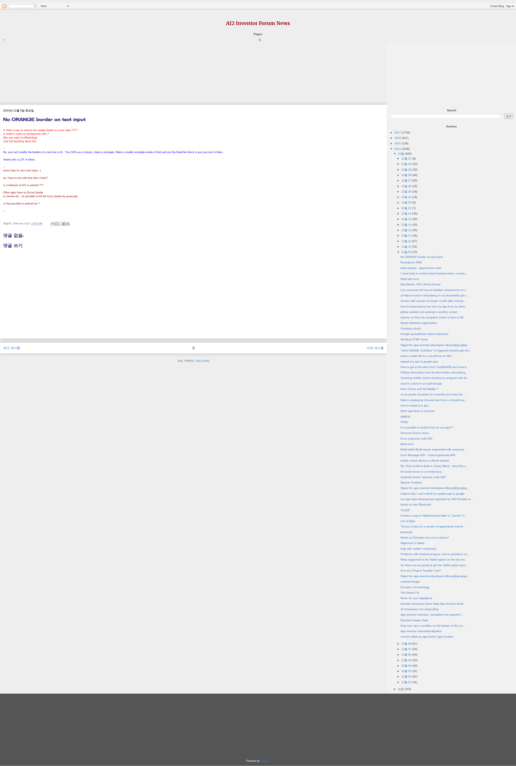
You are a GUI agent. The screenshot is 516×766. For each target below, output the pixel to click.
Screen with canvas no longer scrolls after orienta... (433, 300)
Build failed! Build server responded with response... (434, 449)
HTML (404, 422)
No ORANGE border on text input (422, 256)
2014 (398, 148)
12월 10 (406, 246)
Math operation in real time (418, 411)
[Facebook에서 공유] (64, 224)
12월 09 (406, 252)
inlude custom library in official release (425, 460)
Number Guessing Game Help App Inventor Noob (432, 603)
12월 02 (406, 676)
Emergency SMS (411, 262)
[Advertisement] (121, 70)
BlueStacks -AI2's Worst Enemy (421, 284)
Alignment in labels (412, 543)
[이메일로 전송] (53, 224)
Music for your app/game (416, 598)
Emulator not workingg (415, 587)
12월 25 (406, 191)
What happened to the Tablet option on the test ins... (434, 559)
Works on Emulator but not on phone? (425, 537)
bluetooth (406, 532)
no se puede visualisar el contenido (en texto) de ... (433, 394)
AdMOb (405, 416)
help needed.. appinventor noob (421, 268)
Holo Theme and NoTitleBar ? (419, 389)
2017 (398, 132)
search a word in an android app (421, 383)
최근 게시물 (11, 348)
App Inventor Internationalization (421, 631)
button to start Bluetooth (416, 504)
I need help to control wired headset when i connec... (434, 273)
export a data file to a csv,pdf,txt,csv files (426, 355)
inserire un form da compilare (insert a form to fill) (432, 317)
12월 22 (406, 208)
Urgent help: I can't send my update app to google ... (434, 493)
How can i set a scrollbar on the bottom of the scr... (433, 625)
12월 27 (406, 180)
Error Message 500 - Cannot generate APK (428, 455)
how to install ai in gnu (415, 405)
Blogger (265, 760)
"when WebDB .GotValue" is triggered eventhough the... (436, 350)
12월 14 (406, 224)
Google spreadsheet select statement (424, 334)
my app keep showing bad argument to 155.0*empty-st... (437, 499)
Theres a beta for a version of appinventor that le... (433, 526)
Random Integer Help (414, 620)
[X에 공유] (60, 224)
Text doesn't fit (410, 592)
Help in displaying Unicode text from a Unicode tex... (434, 400)
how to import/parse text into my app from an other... (434, 306)
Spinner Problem (411, 482)
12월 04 (406, 665)
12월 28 (406, 175)
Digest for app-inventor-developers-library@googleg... (435, 345)
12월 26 (406, 186)
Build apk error (410, 278)
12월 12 (406, 235)
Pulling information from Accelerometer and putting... (434, 372)
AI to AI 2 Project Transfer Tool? (421, 570)
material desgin (410, 581)
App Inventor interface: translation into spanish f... (432, 614)
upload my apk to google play (419, 361)
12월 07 (406, 649)
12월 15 (406, 219)
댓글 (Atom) (203, 360)
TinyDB (405, 510)
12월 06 (406, 654)
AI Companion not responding (420, 609)
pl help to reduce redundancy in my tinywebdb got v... (434, 295)
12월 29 (406, 169)
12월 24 (406, 197)
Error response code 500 (416, 438)
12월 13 (406, 230)
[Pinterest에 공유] (68, 224)
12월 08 (406, 643)
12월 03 (406, 671)
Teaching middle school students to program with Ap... (435, 377)
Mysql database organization (419, 322)
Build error (407, 444)
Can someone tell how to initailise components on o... (434, 290)
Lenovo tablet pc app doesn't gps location (427, 636)
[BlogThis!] (56, 224)
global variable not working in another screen (429, 312)
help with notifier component (418, 548)
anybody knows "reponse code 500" (423, 477)
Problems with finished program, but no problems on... (435, 554)
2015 (398, 143)
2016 (398, 138)
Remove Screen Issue (415, 433)
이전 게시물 (375, 348)
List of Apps (408, 521)
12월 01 (406, 682)
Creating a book (411, 328)
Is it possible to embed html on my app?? (427, 427)
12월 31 (406, 158)
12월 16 (406, 213)
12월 (401, 153)
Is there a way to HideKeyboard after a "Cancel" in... (434, 515)
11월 (401, 689)
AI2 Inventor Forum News (258, 23)
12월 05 (406, 660)
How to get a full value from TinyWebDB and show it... (435, 367)
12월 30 (406, 164)
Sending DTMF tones (414, 339)
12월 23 (406, 202)
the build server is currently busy (421, 471)
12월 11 (406, 241)
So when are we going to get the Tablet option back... (434, 565)
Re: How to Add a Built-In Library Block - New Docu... (434, 466)
